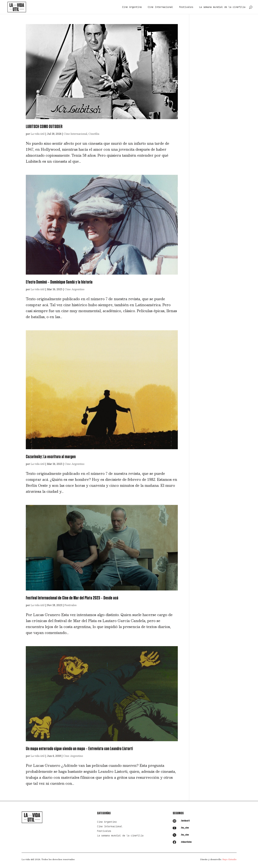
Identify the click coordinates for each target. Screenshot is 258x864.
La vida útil (38, 134)
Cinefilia (93, 134)
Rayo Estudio (229, 859)
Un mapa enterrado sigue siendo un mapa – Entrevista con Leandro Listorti (79, 748)
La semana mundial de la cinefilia (222, 7)
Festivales (186, 7)
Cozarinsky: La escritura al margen (51, 456)
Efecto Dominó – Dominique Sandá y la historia (59, 282)
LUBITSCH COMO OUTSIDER (44, 126)
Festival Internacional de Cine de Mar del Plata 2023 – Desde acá (72, 598)
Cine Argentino (132, 7)
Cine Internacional (160, 7)
